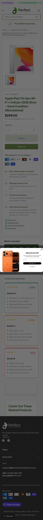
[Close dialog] (41, 249)
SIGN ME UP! (32, 263)
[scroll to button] (40, 517)
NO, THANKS (32, 266)
